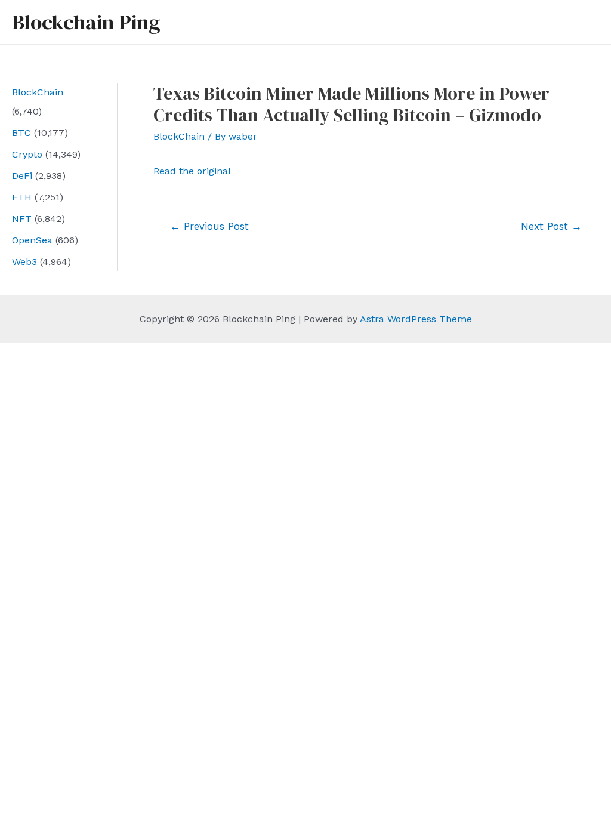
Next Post (551, 226)
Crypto (27, 154)
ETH (22, 197)
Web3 (24, 261)
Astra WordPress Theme (416, 319)
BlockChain (37, 92)
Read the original (192, 171)
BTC (21, 132)
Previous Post (209, 226)
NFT (22, 218)
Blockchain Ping (86, 22)
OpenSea (32, 240)
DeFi (22, 175)
